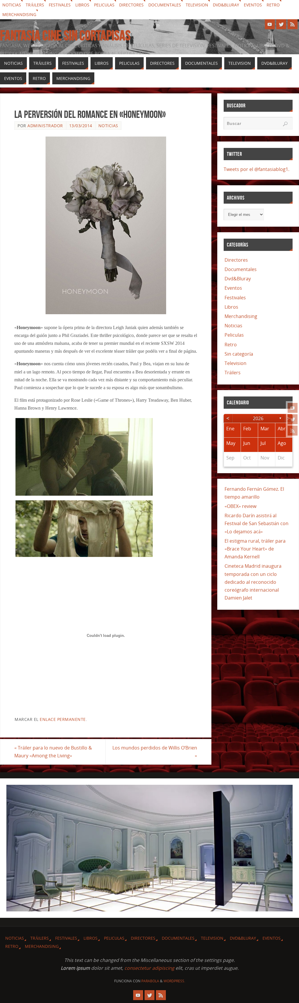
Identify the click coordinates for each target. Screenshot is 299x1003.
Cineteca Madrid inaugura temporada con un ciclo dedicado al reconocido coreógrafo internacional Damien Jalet (253, 582)
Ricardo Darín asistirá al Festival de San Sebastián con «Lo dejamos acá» (256, 523)
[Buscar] (285, 124)
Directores (131, 5)
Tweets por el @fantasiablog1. (256, 169)
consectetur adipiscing (149, 968)
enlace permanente (63, 719)
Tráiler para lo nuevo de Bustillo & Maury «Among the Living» (53, 752)
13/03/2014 (80, 125)
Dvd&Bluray (226, 5)
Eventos (253, 5)
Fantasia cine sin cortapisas (65, 35)
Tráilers (35, 5)
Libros (82, 5)
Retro (273, 5)
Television (197, 5)
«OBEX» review (240, 506)
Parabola (150, 980)
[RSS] (293, 431)
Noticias (11, 5)
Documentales (164, 5)
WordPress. (174, 980)
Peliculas (104, 5)
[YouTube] (293, 408)
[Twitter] (293, 419)
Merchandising (19, 14)
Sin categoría (239, 354)
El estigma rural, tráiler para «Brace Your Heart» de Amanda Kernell (255, 549)
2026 (258, 418)
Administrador (45, 125)
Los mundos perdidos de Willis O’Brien (154, 752)
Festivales (60, 5)
